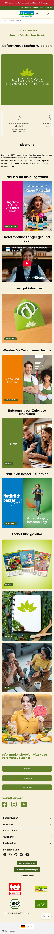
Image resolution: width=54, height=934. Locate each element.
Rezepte (7, 636)
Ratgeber (8, 584)
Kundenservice (46, 8)
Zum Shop (8, 463)
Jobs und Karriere (10, 400)
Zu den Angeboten (10, 226)
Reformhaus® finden (29, 8)
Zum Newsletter (9, 338)
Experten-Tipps (9, 739)
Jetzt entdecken (9, 523)
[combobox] (27, 20)
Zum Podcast (8, 688)
